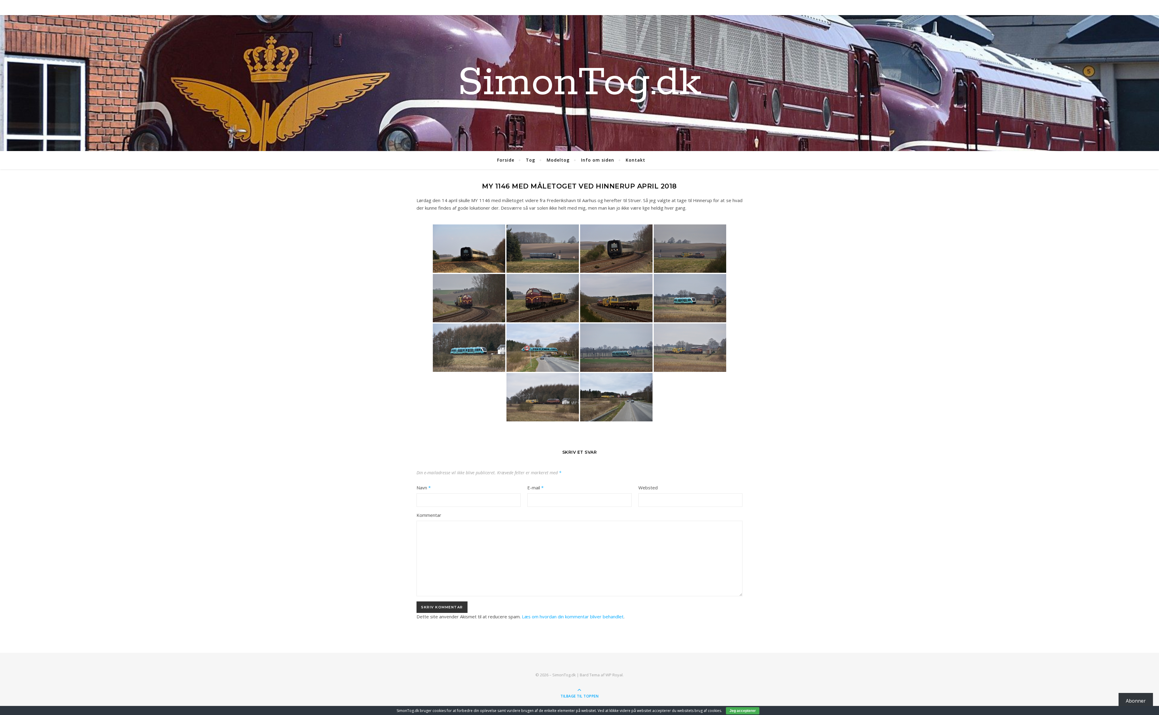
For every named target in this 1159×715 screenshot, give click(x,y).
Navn (424, 488)
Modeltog (558, 160)
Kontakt (635, 160)
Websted (648, 488)
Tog (530, 160)
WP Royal (614, 675)
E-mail (535, 488)
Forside (505, 160)
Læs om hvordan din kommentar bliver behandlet (573, 617)
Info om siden (597, 160)
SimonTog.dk (579, 83)
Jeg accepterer (743, 711)
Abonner (1136, 700)
